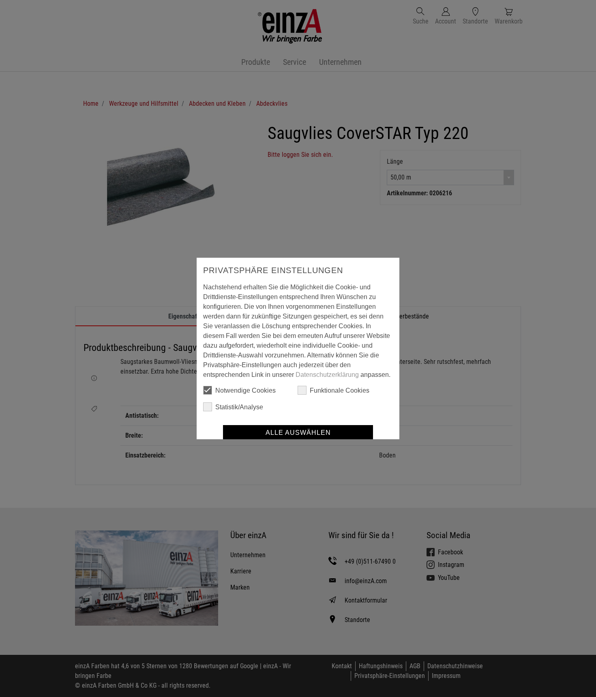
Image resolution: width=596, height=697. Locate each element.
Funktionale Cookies (339, 390)
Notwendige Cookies (245, 390)
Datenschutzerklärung (327, 374)
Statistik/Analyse (239, 407)
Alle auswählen (298, 432)
